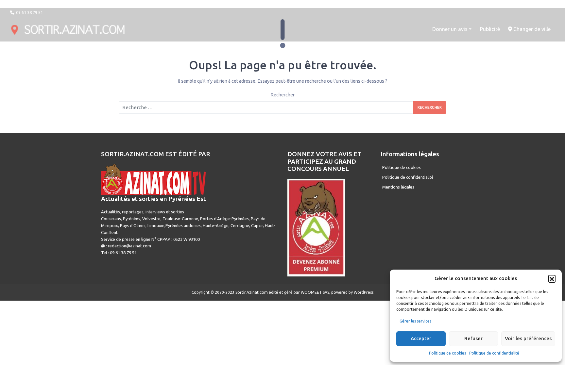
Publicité (490, 29)
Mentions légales (398, 187)
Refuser (473, 338)
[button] (552, 278)
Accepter (421, 338)
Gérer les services (415, 321)
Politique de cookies (447, 353)
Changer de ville (531, 29)
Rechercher (282, 94)
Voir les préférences (528, 338)
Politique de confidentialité (494, 353)
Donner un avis (450, 29)
